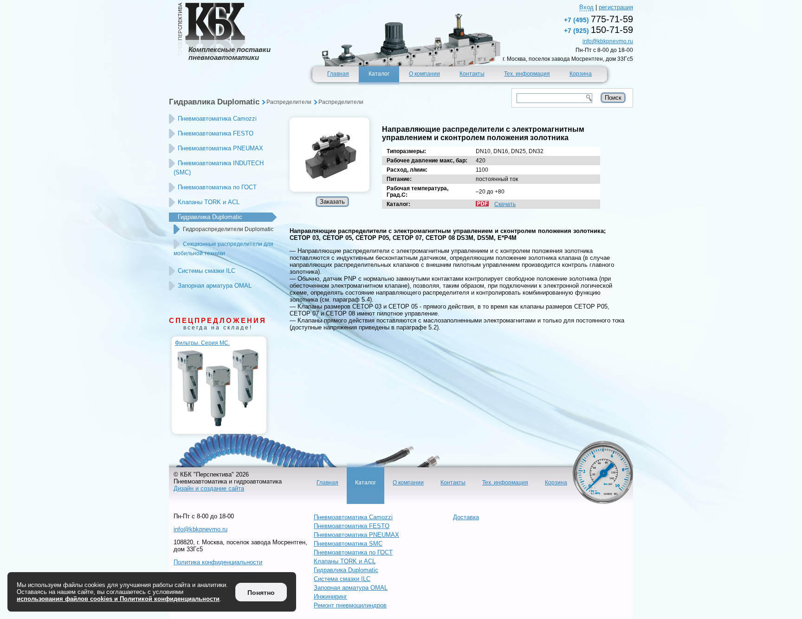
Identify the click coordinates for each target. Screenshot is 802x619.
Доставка (466, 517)
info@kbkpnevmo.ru (607, 41)
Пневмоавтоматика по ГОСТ (217, 187)
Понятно (261, 592)
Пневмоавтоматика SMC (348, 543)
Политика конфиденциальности (218, 562)
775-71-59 (598, 19)
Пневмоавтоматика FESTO (215, 133)
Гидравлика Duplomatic (214, 101)
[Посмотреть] (329, 154)
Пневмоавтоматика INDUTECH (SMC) (219, 168)
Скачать (505, 204)
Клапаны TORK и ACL (208, 202)
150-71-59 (598, 30)
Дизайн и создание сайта (209, 488)
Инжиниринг (330, 596)
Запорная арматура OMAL (215, 285)
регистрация (616, 7)
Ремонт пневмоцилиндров (350, 605)
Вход (586, 7)
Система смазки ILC (342, 578)
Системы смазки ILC (206, 270)
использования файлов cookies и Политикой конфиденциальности (118, 598)
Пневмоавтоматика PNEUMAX (220, 148)
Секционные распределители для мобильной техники (223, 249)
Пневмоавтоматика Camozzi (217, 118)
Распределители (288, 102)
